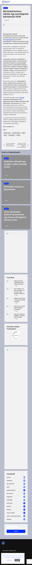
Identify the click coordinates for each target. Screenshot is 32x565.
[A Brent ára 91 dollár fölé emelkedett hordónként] (10, 307)
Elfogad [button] (17, 560)
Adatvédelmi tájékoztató (9, 550)
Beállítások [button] (10, 560)
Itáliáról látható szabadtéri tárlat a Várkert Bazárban (19, 282)
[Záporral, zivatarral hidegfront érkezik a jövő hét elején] (10, 315)
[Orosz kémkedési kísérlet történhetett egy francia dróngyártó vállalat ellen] (16, 217)
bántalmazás (7, 133)
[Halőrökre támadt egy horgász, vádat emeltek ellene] (16, 167)
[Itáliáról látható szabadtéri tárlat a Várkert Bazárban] (10, 282)
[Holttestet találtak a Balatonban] (16, 192)
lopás (5, 135)
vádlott (18, 135)
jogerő (23, 133)
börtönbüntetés (16, 133)
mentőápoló (12, 135)
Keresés (16, 531)
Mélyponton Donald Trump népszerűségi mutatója (19, 300)
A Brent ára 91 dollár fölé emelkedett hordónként (19, 307)
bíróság (22, 97)
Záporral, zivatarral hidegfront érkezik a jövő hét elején (19, 315)
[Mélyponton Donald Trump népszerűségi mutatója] (10, 299)
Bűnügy (5, 8)
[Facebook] (3, 543)
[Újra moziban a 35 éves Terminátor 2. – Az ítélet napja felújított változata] (10, 290)
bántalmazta (10, 39)
